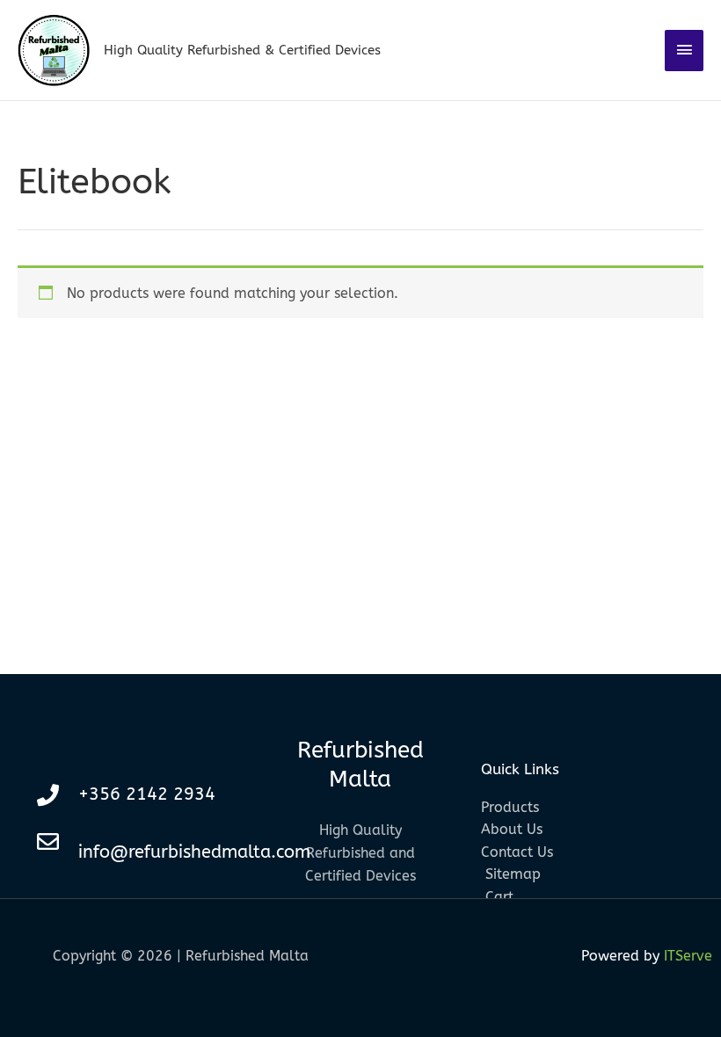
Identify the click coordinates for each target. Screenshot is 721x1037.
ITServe (688, 955)
